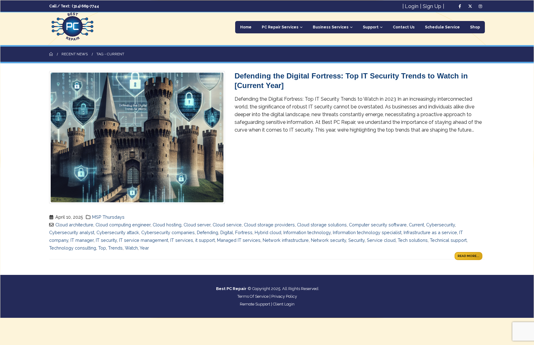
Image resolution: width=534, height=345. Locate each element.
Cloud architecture (74, 224)
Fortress (243, 232)
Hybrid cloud (268, 232)
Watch (131, 247)
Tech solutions (413, 240)
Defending (207, 232)
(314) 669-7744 (85, 6)
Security (356, 240)
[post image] (137, 137)
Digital (226, 232)
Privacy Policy (284, 296)
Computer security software (378, 224)
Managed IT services (239, 240)
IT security (106, 240)
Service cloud (381, 240)
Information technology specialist (367, 232)
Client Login (284, 304)
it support (205, 240)
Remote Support (255, 304)
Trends (115, 247)
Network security (328, 240)
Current (416, 224)
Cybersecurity (440, 224)
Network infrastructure (286, 240)
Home (246, 27)
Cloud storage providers (269, 224)
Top (102, 247)
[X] (470, 6)
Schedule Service (442, 27)
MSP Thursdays (108, 217)
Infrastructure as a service (430, 232)
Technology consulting (72, 247)
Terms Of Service (253, 296)
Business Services (331, 27)
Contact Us (404, 27)
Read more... (468, 256)
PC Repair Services (280, 27)
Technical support (448, 240)
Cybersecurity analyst (71, 232)
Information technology (307, 232)
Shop (475, 27)
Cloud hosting (167, 224)
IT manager (82, 240)
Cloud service (227, 224)
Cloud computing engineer (122, 224)
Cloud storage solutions (322, 224)
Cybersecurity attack (117, 232)
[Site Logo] (72, 27)
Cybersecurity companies (168, 232)
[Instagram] (480, 6)
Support (371, 27)
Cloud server (197, 224)
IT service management (143, 240)
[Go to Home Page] (51, 54)
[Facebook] (460, 6)
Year (144, 247)
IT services (181, 240)
